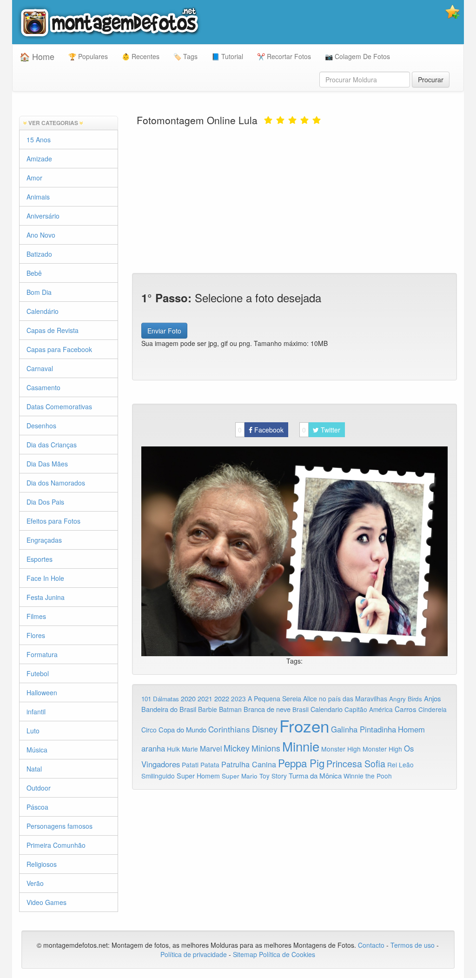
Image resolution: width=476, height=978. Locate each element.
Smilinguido (158, 775)
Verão (35, 883)
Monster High (341, 748)
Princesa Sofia (355, 763)
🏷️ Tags (185, 56)
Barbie (207, 709)
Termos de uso (412, 945)
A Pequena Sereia (274, 698)
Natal (34, 768)
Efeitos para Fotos (53, 521)
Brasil (300, 709)
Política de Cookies (287, 954)
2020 (188, 698)
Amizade (39, 158)
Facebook (261, 429)
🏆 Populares (88, 56)
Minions (265, 748)
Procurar (430, 79)
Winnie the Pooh (368, 775)
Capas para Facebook (59, 349)
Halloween (41, 692)
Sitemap (245, 954)
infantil (36, 711)
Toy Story (273, 775)
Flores (35, 635)
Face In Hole (45, 578)
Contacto (372, 945)
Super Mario (240, 776)
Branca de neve (267, 709)
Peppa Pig (301, 762)
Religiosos (41, 864)
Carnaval (39, 368)
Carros (405, 709)
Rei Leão (400, 764)
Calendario (327, 709)
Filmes (36, 616)
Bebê (34, 273)
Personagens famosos (59, 826)
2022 (221, 698)
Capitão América (368, 709)
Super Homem (198, 775)
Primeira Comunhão (56, 845)
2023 (238, 698)
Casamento (43, 387)
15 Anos (38, 139)
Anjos (432, 698)
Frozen (304, 725)
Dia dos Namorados (55, 482)
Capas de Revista (52, 330)
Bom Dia (39, 292)
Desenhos (41, 425)
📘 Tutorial (227, 56)
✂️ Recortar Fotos (284, 56)
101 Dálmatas (160, 698)
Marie (190, 748)
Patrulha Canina (248, 764)
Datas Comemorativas (59, 406)
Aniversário (43, 215)
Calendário (42, 311)
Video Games (46, 902)
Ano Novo (40, 235)
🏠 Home (37, 56)
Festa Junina (45, 597)
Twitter (321, 429)
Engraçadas (44, 540)
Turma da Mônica (315, 775)
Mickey (237, 748)
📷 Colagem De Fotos (357, 56)
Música (36, 749)
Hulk (173, 748)
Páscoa (37, 807)
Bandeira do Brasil (168, 709)
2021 (205, 698)
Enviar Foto (164, 330)
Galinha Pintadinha (363, 729)
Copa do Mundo (182, 729)
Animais (38, 196)
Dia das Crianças (51, 444)
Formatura (42, 654)
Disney (265, 729)
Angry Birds (405, 698)
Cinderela (432, 709)
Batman (230, 709)
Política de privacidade (193, 954)
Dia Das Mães (47, 463)
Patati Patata (200, 764)
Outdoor (38, 787)
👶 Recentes (140, 56)
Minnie (300, 746)
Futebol (37, 673)
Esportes (39, 559)
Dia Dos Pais (45, 501)
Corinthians (229, 729)
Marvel (211, 748)
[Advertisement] (294, 198)
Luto (33, 730)
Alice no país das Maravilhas (345, 698)
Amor (34, 177)
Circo (149, 729)
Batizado (39, 254)
